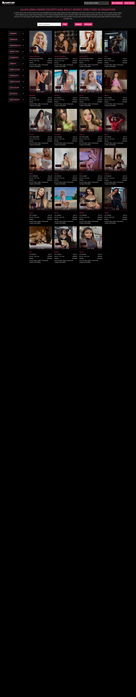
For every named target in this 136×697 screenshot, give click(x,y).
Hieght (13, 64)
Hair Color (15, 82)
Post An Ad (129, 3)
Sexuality (14, 76)
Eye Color (14, 88)
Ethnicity (14, 58)
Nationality (15, 45)
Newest (79, 24)
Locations (117, 3)
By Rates (13, 94)
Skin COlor (15, 70)
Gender (13, 33)
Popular (87, 24)
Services (13, 39)
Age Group (14, 100)
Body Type (14, 51)
